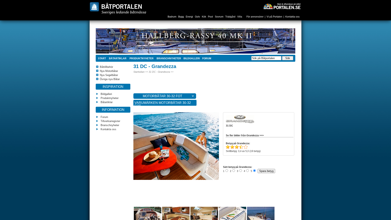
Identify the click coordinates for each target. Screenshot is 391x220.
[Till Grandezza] (240, 122)
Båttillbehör (106, 66)
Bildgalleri (106, 94)
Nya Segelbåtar (109, 75)
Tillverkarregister (110, 121)
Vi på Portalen (274, 16)
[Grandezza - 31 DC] (184, 179)
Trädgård (230, 16)
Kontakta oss (292, 16)
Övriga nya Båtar (110, 79)
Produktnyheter (141, 58)
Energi (190, 16)
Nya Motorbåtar (109, 71)
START (102, 58)
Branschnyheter (168, 58)
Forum (104, 117)
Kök (204, 16)
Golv (198, 16)
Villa (240, 16)
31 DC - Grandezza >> (161, 71)
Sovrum (219, 16)
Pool (211, 16)
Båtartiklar (117, 58)
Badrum (172, 16)
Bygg (181, 16)
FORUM (206, 58)
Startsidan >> (140, 71)
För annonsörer (255, 16)
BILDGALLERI (191, 58)
